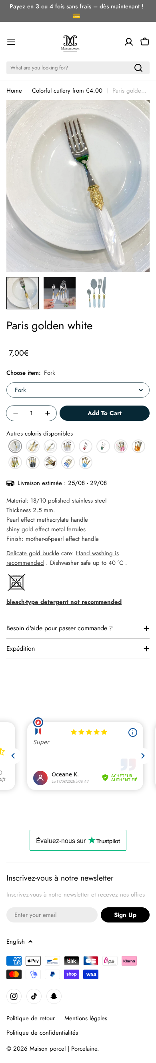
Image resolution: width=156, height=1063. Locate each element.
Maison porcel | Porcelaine (63, 1048)
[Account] (129, 42)
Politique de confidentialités (42, 1032)
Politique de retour (30, 1018)
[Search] (138, 68)
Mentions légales (85, 1018)
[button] (15, 446)
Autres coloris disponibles (39, 433)
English (15, 941)
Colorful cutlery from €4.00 (67, 90)
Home (14, 90)
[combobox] (78, 67)
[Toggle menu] (11, 42)
